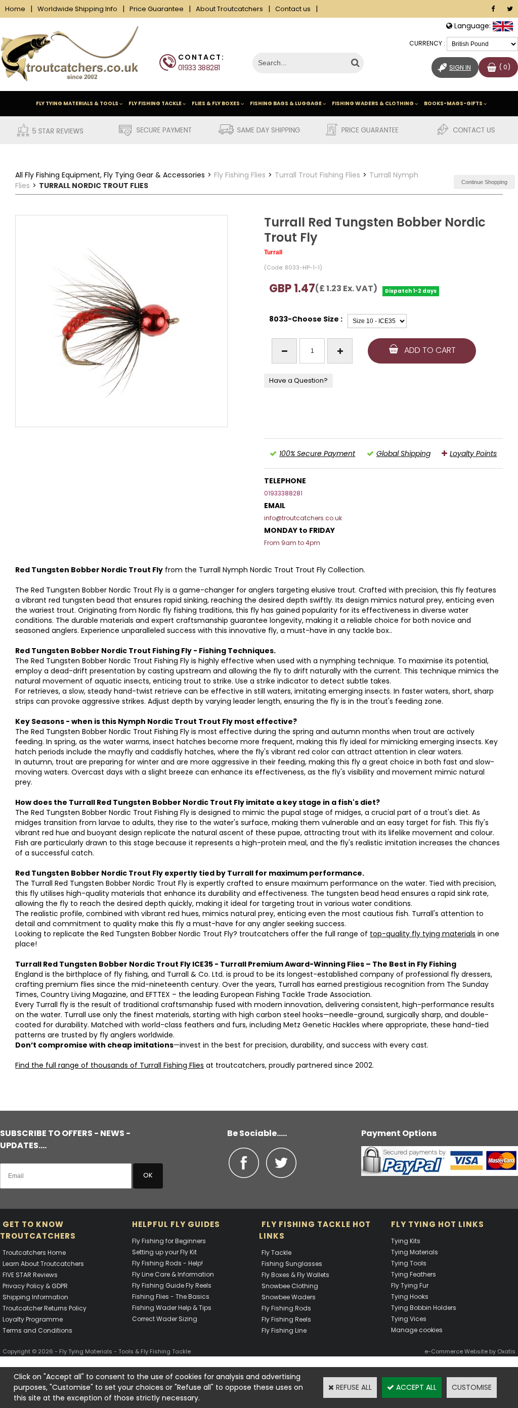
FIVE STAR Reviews (30, 1274)
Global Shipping (403, 453)
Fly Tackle (276, 1252)
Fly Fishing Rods (286, 1308)
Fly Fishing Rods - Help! (167, 1263)
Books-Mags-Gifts (453, 103)
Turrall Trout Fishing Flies (317, 175)
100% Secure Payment (317, 453)
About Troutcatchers (229, 9)
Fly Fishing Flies (240, 175)
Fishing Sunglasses (292, 1263)
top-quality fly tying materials (423, 934)
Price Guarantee (157, 9)
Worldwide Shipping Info (77, 9)
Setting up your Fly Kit (164, 1252)
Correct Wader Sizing (164, 1318)
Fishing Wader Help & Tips (171, 1307)
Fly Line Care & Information (173, 1274)
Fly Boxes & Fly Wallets (295, 1274)
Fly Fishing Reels (286, 1319)
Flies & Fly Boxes (216, 103)
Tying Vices (408, 1318)
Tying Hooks (409, 1296)
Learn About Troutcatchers (43, 1263)
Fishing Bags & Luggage (286, 103)
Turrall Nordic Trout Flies (93, 185)
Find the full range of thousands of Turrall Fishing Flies (109, 1065)
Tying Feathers (413, 1274)
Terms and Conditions (37, 1330)
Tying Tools (408, 1263)
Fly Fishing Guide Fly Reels (171, 1285)
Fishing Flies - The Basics (170, 1296)
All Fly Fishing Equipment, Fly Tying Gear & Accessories (110, 175)
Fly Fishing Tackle (155, 103)
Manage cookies (417, 1330)
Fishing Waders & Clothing (373, 103)
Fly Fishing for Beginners (169, 1241)
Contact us (293, 9)
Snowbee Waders (289, 1297)
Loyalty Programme (33, 1319)
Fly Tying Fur (409, 1285)
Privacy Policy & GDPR (35, 1286)
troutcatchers (264, 934)
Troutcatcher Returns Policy (45, 1308)
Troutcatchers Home (34, 1252)
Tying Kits (405, 1241)
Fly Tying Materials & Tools (77, 103)
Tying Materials (414, 1252)
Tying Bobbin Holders (423, 1307)
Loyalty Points (473, 453)
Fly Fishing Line (284, 1330)
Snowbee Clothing (290, 1286)
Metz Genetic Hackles (321, 1025)
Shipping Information (35, 1297)
